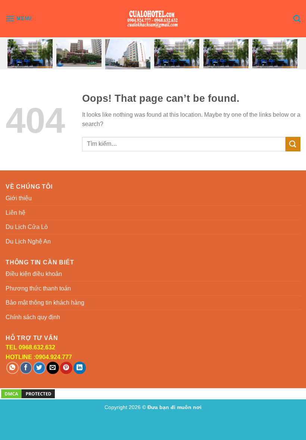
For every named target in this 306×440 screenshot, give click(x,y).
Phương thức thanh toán (38, 288)
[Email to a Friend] (53, 368)
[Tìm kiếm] (296, 18)
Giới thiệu (19, 198)
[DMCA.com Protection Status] (28, 393)
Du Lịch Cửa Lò (27, 227)
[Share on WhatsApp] (12, 368)
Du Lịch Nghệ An (28, 241)
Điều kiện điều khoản (34, 274)
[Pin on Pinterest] (66, 368)
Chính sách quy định (33, 317)
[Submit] (292, 144)
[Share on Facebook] (26, 368)
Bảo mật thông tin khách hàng (45, 302)
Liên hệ (15, 213)
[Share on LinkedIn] (80, 368)
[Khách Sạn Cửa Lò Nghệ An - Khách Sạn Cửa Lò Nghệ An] (153, 18)
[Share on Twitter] (39, 368)
